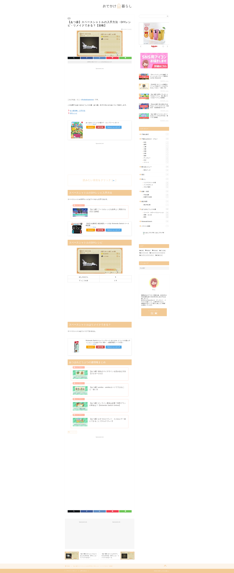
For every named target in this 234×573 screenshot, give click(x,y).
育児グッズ (156, 170)
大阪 (156, 149)
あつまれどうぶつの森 (154, 209)
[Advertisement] (100, 83)
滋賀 (155, 155)
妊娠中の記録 (155, 197)
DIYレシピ (73, 113)
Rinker (94, 124)
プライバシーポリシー (71, 570)
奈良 (155, 142)
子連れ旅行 (154, 134)
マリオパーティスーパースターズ (158, 252)
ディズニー (156, 158)
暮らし (154, 179)
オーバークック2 (144, 252)
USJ (155, 160)
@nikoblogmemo (87, 99)
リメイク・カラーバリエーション (156, 212)
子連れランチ (159, 255)
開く (114, 180)
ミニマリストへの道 (156, 182)
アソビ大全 (163, 250)
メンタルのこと (156, 184)
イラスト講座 (154, 226)
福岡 (155, 144)
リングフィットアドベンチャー (147, 255)
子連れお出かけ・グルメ (154, 139)
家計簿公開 (155, 204)
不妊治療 (156, 194)
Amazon (90, 127)
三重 (155, 146)
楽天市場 (100, 127)
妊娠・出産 (154, 191)
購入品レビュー (154, 167)
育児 (154, 174)
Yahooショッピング (113, 127)
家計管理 (154, 201)
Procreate (155, 250)
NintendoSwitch (154, 221)
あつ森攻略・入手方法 (77, 110)
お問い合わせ (83, 570)
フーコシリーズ (72, 432)
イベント (155, 162)
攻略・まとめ (156, 215)
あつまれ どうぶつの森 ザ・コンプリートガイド (102, 122)
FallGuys (148, 250)
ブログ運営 (156, 187)
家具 (156, 217)
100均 (142, 250)
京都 (155, 151)
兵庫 (155, 153)
